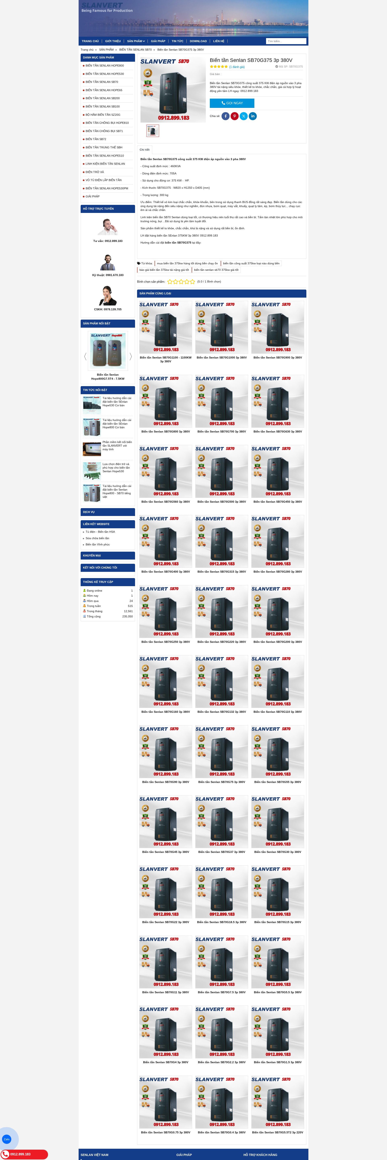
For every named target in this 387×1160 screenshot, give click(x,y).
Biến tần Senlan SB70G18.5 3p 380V (221, 922)
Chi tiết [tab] (145, 149)
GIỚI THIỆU (113, 41)
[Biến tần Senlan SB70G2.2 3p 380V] (222, 1032)
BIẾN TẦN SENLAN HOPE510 (105, 155)
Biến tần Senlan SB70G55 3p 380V (277, 782)
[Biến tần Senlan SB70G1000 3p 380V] (222, 327)
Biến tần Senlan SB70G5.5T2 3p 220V (277, 1132)
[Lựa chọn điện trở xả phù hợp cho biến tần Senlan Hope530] (92, 471)
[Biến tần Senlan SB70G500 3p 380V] (222, 471)
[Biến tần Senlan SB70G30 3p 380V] (278, 821)
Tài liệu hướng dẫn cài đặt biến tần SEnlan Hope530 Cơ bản (117, 401)
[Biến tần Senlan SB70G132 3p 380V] (222, 681)
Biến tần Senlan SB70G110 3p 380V (278, 711)
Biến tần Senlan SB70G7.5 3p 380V (222, 992)
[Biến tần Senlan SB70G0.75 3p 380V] (165, 1102)
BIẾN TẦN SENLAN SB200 (103, 98)
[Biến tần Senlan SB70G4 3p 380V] (165, 1032)
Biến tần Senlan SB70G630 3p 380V (278, 431)
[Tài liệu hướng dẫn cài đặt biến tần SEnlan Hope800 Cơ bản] (92, 427)
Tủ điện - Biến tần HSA (100, 531)
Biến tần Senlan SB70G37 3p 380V (221, 852)
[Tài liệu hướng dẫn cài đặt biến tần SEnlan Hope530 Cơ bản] (92, 405)
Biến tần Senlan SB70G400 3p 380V (165, 571)
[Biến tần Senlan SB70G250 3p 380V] (165, 611)
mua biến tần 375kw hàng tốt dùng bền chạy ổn (187, 263)
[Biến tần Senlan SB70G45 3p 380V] (165, 821)
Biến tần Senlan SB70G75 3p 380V (221, 782)
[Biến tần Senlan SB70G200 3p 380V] (278, 611)
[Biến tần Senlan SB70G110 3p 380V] (278, 681)
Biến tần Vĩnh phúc (98, 544)
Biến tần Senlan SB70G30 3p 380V (277, 852)
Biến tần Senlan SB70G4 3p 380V (165, 1062)
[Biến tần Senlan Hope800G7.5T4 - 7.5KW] (108, 351)
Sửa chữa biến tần (97, 538)
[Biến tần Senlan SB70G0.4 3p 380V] (222, 1102)
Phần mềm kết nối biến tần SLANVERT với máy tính (117, 445)
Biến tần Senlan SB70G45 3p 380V (165, 852)
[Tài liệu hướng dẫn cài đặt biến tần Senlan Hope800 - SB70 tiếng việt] (92, 493)
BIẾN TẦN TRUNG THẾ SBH (104, 147)
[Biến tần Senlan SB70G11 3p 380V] (165, 962)
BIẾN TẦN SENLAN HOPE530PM (107, 188)
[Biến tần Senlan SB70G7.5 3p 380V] (222, 962)
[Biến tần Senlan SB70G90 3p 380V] (165, 751)
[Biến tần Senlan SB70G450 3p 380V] (278, 471)
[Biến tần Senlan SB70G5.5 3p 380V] (278, 962)
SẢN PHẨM (134, 41)
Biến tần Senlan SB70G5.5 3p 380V (278, 992)
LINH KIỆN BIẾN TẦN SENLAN (105, 163)
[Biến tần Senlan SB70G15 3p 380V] (278, 892)
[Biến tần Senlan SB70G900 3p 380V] (278, 327)
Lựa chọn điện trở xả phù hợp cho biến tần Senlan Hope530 (116, 467)
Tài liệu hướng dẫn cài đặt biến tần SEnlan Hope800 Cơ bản (117, 423)
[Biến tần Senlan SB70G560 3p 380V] (165, 471)
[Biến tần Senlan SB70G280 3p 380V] (278, 541)
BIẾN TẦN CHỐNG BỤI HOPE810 (107, 122)
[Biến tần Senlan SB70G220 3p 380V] (222, 611)
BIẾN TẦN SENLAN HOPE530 (105, 73)
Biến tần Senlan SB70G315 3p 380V (222, 571)
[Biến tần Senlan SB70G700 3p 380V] (222, 401)
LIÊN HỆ (218, 41)
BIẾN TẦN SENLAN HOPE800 (105, 65)
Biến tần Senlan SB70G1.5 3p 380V (278, 1062)
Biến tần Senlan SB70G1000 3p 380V (222, 357)
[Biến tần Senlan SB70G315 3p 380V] (222, 541)
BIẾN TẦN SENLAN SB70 (102, 81)
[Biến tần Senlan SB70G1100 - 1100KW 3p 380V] (165, 327)
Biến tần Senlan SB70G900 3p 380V (278, 357)
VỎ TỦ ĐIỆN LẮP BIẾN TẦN (104, 180)
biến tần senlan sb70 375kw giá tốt (216, 269)
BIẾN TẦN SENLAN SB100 (103, 106)
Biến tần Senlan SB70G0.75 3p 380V (165, 1132)
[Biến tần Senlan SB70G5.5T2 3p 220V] (278, 1102)
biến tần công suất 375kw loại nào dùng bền (251, 263)
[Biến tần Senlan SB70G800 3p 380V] (165, 401)
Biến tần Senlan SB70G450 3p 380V (278, 501)
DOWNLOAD (198, 41)
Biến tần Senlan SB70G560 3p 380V (165, 501)
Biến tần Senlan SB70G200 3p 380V (278, 641)
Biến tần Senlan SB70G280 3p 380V (278, 571)
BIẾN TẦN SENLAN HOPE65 (104, 90)
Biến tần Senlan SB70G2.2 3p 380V (222, 1062)
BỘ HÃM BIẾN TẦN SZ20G (103, 114)
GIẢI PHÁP (158, 41)
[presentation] (85, 356)
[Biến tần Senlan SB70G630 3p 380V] (278, 401)
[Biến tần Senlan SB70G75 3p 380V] (222, 751)
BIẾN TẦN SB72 (96, 139)
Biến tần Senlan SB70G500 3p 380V (222, 501)
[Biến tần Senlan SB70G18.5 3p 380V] (222, 892)
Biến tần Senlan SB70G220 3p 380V (222, 641)
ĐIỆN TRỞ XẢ (95, 172)
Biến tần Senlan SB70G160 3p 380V (165, 711)
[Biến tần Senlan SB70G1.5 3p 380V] (278, 1032)
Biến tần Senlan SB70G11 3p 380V (165, 992)
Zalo (7, 1139)
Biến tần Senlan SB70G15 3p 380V (277, 922)
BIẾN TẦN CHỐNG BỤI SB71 (104, 131)
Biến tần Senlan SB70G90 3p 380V (165, 782)
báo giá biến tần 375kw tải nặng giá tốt (164, 269)
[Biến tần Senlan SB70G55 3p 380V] (278, 751)
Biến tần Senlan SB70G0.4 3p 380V (222, 1132)
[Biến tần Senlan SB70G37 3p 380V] (222, 821)
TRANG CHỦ (90, 41)
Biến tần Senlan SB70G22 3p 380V (165, 922)
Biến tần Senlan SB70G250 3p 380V (165, 641)
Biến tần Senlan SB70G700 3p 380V (222, 431)
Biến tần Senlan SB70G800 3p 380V (165, 431)
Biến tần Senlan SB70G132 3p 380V (222, 711)
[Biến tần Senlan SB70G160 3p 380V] (165, 681)
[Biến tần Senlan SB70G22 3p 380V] (165, 892)
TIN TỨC (177, 41)
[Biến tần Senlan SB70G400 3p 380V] (165, 541)
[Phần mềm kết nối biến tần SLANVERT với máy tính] (92, 449)
